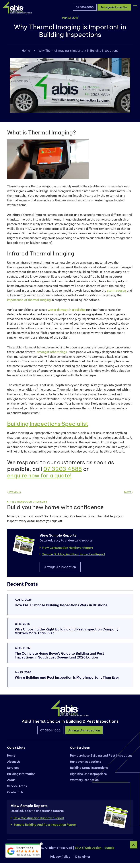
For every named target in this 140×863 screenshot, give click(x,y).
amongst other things (52, 352)
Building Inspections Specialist (47, 423)
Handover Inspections (85, 761)
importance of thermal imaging (29, 300)
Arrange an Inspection (114, 7)
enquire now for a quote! (39, 475)
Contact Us (15, 792)
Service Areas (17, 786)
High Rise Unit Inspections (88, 774)
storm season (116, 290)
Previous (14, 492)
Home (26, 50)
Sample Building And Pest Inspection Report (73, 554)
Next (128, 492)
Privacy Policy (60, 856)
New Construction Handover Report (67, 547)
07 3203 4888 (62, 469)
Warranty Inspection (84, 780)
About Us (13, 761)
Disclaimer (82, 856)
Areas (11, 780)
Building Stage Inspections (89, 768)
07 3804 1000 (85, 7)
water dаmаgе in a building (66, 310)
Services (13, 768)
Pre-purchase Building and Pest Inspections (101, 755)
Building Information (21, 774)
